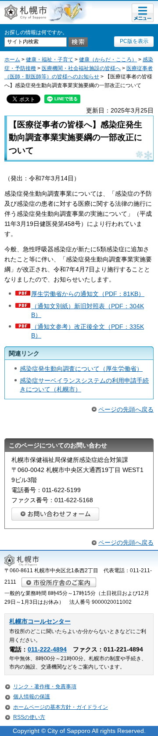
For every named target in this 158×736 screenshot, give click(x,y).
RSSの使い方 (29, 717)
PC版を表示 (134, 41)
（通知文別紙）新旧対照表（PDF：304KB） (87, 310)
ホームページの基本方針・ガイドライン (60, 707)
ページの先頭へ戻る (126, 409)
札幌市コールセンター (40, 621)
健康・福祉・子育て (49, 59)
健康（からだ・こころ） (108, 59)
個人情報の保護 (31, 697)
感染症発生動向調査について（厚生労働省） (81, 368)
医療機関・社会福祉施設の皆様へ (81, 68)
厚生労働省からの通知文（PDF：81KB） (87, 293)
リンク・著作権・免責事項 (44, 686)
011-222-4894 (47, 649)
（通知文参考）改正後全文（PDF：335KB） (87, 331)
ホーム (12, 59)
